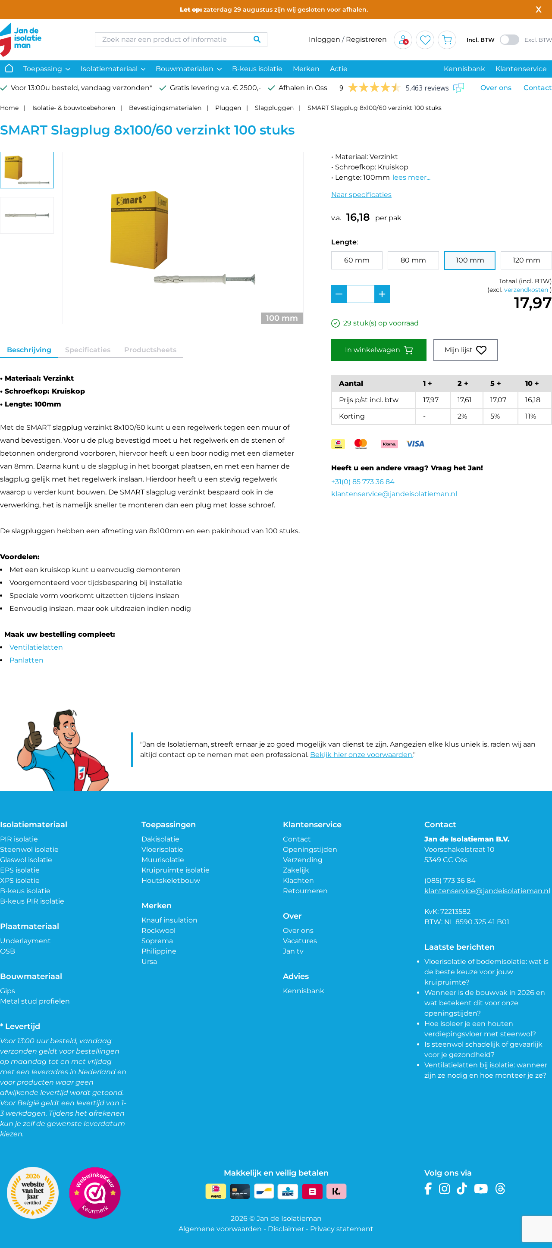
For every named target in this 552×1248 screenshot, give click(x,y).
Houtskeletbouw (170, 880)
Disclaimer (286, 1229)
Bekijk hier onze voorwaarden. (361, 755)
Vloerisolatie (162, 849)
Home (9, 108)
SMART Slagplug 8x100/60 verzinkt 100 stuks (374, 108)
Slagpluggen (274, 108)
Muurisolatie (162, 860)
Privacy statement (341, 1229)
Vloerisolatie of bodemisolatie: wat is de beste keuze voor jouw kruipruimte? (486, 971)
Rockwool (158, 930)
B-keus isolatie (257, 69)
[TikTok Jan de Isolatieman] (462, 1188)
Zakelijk (296, 870)
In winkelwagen (372, 350)
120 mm (526, 260)
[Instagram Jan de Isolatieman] (444, 1188)
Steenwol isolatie (29, 849)
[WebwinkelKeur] (95, 1193)
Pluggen (228, 108)
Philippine (158, 951)
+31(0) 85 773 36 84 (363, 482)
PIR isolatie (19, 839)
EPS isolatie (20, 870)
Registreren (366, 39)
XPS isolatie (20, 880)
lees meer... (411, 177)
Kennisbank (464, 69)
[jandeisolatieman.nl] (39, 39)
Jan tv (293, 951)
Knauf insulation (169, 920)
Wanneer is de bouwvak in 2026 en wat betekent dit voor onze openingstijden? (484, 1002)
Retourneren (305, 891)
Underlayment (25, 941)
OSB (7, 951)
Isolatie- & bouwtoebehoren (73, 108)
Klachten (298, 880)
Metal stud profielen (35, 1001)
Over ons (495, 88)
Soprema (157, 941)
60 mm (357, 260)
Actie (339, 69)
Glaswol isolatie (26, 860)
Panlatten (26, 660)
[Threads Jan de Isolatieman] (500, 1188)
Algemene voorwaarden (220, 1229)
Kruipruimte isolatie (175, 870)
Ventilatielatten (36, 647)
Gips (7, 991)
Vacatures (300, 941)
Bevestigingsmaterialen (165, 108)
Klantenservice (521, 69)
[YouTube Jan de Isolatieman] (481, 1188)
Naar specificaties (361, 195)
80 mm (413, 260)
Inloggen (324, 39)
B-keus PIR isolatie (32, 901)
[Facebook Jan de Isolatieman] (428, 1188)
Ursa (149, 961)
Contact (538, 88)
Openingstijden (310, 849)
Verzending (303, 860)
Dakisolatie (160, 839)
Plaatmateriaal (29, 926)
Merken (306, 69)
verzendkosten (526, 290)
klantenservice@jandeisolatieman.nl (394, 494)
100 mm (470, 260)
